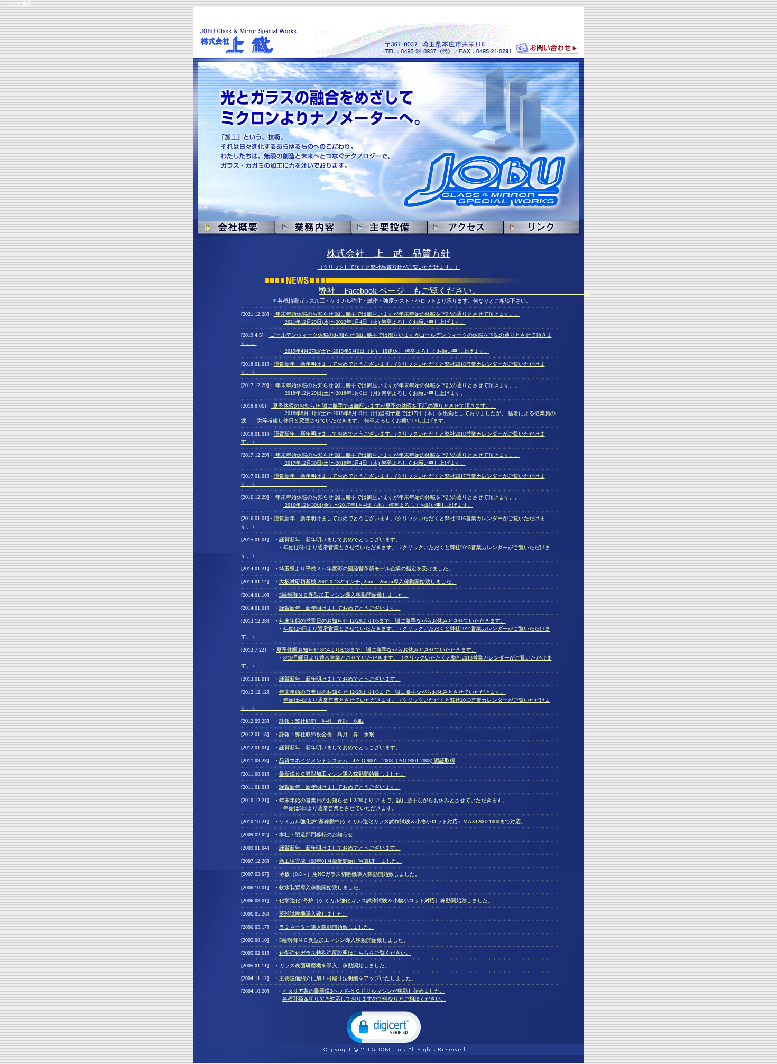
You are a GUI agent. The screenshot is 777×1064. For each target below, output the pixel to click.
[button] (384, 1026)
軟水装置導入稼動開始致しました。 (321, 887)
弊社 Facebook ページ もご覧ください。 (454, 290)
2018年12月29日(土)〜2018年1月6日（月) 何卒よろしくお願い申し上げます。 (374, 393)
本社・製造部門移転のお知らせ (316, 834)
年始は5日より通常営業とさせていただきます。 (375, 808)
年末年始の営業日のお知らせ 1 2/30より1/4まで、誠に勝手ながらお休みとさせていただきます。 (393, 800)
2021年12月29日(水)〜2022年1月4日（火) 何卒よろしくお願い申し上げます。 (374, 322)
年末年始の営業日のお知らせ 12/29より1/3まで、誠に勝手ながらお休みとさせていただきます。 (392, 692)
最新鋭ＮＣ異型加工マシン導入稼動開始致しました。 (342, 774)
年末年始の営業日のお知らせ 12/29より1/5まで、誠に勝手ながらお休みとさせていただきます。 (392, 621)
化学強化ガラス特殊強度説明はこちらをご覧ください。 (345, 953)
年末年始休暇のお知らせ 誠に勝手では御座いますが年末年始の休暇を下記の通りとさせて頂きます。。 (397, 314)
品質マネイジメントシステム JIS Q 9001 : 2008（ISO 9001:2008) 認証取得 (367, 761)
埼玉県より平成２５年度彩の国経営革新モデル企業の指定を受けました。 (366, 568)
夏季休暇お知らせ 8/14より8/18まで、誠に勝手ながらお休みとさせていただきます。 (376, 650)
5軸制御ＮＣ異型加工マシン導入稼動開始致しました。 (344, 595)
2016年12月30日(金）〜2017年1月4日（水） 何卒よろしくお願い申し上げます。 (378, 505)
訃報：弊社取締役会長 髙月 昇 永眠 (326, 734)
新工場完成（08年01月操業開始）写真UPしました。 (340, 861)
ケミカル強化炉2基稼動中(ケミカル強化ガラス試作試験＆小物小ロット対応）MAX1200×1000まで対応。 (402, 821)
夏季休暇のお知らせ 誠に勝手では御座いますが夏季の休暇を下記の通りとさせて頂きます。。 (383, 406)
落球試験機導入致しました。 (313, 914)
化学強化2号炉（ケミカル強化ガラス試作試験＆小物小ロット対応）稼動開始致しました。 (386, 900)
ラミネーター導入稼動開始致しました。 (326, 927)
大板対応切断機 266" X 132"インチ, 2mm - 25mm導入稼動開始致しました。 (368, 582)
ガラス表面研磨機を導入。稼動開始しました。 (334, 965)
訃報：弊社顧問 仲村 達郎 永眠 (321, 721)
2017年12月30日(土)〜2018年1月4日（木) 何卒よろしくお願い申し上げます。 (374, 463)
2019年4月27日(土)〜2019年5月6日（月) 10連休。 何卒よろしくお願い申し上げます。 (386, 351)
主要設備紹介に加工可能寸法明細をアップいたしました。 (348, 978)
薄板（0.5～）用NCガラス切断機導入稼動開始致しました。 (349, 874)
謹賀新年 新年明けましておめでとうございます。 (340, 539)
